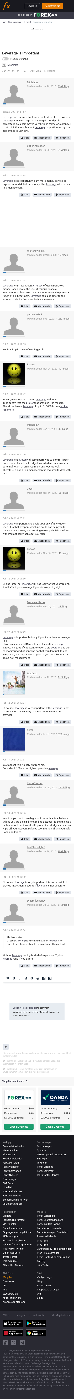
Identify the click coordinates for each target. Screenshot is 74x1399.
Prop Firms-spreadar (48, 1253)
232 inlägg (64, 318)
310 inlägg (63, 86)
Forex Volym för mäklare (50, 1228)
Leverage (8, 117)
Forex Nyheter (10, 1175)
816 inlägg (63, 904)
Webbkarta (39, 1315)
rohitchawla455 (36, 250)
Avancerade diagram (14, 1302)
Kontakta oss (44, 1285)
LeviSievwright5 (36, 847)
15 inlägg (63, 255)
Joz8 (30, 488)
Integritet (21, 1315)
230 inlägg (64, 734)
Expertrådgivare (11, 1252)
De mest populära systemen (52, 1154)
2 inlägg (62, 606)
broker (30, 402)
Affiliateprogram (11, 1236)
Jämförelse (43, 1265)
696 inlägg (63, 150)
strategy (38, 285)
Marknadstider (10, 1150)
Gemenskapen (44, 1146)
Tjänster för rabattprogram (17, 1244)
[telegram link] (22, 1343)
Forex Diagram (45, 1166)
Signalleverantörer (12, 1228)
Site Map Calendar (61, 1315)
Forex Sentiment (45, 1171)
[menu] (70, 6)
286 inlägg (63, 851)
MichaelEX (33, 424)
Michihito (12, 65)
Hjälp (40, 1281)
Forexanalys (9, 1179)
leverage (40, 399)
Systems (41, 1150)
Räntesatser (9, 1154)
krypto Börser (10, 1257)
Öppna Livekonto (19, 1126)
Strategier (42, 1158)
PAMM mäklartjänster (14, 1240)
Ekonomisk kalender (13, 1146)
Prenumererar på (19, 59)
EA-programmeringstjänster (17, 1232)
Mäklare (7, 1215)
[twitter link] (13, 1343)
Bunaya (31, 364)
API (4, 1285)
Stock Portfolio (10, 1293)
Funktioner (8, 1281)
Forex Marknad (11, 1162)
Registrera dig (52, 6)
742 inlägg (63, 677)
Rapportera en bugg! (48, 1289)
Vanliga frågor (44, 1277)
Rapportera (64, 137)
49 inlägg (63, 368)
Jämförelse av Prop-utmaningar (54, 1248)
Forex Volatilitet (11, 1166)
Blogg (40, 1297)
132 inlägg (64, 787)
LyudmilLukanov (36, 900)
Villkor (6, 1315)
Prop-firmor (43, 1244)
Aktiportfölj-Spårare (13, 1265)
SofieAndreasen (36, 145)
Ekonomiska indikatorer (15, 1199)
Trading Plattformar (13, 1248)
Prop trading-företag (14, 1220)
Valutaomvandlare (12, 1203)
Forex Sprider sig (46, 1215)
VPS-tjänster (9, 1224)
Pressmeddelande (46, 1236)
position (55, 647)
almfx (30, 730)
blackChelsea (35, 783)
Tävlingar (42, 1162)
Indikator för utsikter (48, 1175)
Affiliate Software (12, 1297)
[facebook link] (5, 1343)
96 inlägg (63, 492)
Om (39, 1293)
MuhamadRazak (36, 602)
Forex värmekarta (12, 1195)
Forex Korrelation (12, 1171)
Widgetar (7, 1277)
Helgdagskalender (12, 1158)
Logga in (32, 6)
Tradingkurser (10, 1261)
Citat (26, 137)
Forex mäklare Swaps (48, 1224)
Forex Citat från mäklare (50, 1220)
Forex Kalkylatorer (12, 1191)
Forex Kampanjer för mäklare (52, 1232)
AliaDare (32, 673)
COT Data (8, 1183)
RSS (5, 1289)
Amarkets (8, 409)
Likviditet (7, 1187)
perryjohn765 (34, 314)
